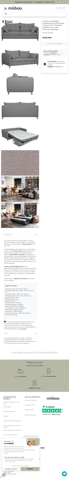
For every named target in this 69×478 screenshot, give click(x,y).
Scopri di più (23, 328)
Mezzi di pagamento (9, 411)
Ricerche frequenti (30, 415)
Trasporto (6, 416)
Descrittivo (8, 234)
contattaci (46, 54)
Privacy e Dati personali (10, 435)
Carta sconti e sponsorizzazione (12, 430)
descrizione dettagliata (47, 32)
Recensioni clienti (30, 405)
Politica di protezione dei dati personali (11, 426)
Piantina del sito (29, 409)
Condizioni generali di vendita (11, 420)
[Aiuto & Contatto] (57, 8)
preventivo (53, 52)
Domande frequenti (30, 400)
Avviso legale (7, 406)
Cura (5, 333)
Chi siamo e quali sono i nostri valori (11, 402)
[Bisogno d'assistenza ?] (64, 473)
